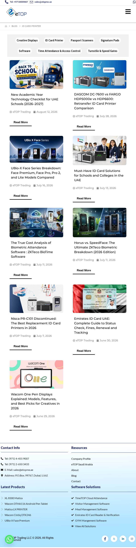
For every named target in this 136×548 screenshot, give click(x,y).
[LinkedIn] (123, 538)
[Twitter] (114, 538)
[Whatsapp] (9, 539)
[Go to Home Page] (6, 26)
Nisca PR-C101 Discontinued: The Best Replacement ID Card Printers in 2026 (36, 323)
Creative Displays (27, 40)
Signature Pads (110, 40)
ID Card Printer (54, 40)
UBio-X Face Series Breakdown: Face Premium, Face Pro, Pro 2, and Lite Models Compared (36, 172)
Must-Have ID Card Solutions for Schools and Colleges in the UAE (99, 175)
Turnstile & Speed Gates (102, 50)
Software (24, 50)
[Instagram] (132, 538)
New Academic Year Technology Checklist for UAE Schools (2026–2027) (34, 99)
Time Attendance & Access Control (59, 50)
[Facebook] (105, 538)
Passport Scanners (82, 40)
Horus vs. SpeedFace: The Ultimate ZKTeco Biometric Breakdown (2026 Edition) (95, 247)
